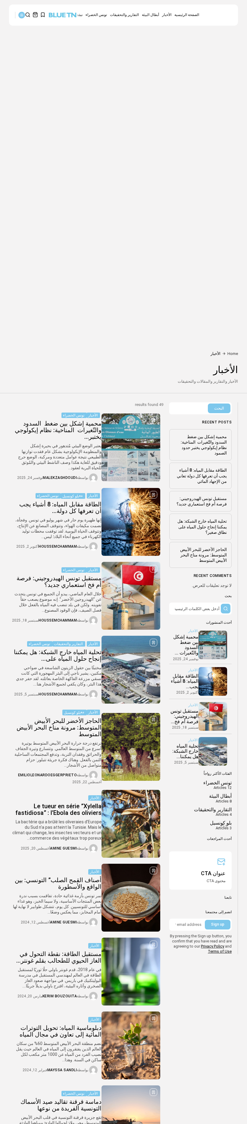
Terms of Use (220, 951)
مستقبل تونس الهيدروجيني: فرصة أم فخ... (184, 716)
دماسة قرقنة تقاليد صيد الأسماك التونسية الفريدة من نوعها (61, 1105)
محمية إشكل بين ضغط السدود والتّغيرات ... (186, 645)
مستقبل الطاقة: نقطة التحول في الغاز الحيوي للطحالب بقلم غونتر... (59, 957)
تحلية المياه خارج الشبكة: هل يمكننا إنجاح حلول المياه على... (58, 655)
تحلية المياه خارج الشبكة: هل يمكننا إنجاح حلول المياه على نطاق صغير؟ (202, 526)
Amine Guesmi (63, 848)
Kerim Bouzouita (59, 996)
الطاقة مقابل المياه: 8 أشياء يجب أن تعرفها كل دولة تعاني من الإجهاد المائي (202, 475)
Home (232, 354)
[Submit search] (225, 608)
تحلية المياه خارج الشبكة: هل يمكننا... (185, 751)
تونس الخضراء (96, 15)
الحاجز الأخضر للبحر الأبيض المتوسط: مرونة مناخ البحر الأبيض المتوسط (59, 727)
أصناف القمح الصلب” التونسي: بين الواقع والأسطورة (58, 883)
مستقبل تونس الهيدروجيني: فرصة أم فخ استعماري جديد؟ (59, 581)
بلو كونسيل (70, 496)
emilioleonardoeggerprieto (47, 775)
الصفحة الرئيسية (186, 15)
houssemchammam (58, 546)
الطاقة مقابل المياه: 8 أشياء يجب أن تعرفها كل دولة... (60, 508)
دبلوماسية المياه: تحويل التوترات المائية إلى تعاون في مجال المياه (61, 1031)
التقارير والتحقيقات (124, 15)
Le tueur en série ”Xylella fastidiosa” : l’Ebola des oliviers (58, 809)
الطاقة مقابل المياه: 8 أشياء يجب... (185, 681)
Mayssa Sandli (62, 1070)
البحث (219, 408)
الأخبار (166, 15)
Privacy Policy (212, 946)
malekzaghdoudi (60, 478)
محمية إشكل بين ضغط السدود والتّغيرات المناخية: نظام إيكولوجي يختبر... (58, 430)
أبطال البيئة (150, 15)
